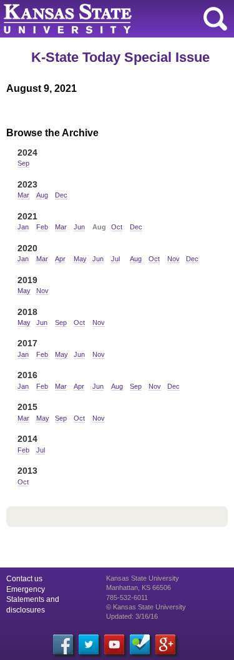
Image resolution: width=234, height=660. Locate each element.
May (80, 258)
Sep (23, 163)
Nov (173, 258)
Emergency (25, 589)
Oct (116, 227)
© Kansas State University (146, 607)
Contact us (24, 578)
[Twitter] (89, 644)
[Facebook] (63, 644)
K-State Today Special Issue (120, 57)
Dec (61, 195)
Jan (23, 227)
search (215, 18)
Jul (115, 258)
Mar (23, 195)
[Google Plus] (165, 644)
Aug (42, 195)
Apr (60, 258)
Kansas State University (114, 19)
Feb (42, 227)
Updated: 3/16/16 (132, 616)
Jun (79, 227)
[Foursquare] (140, 644)
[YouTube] (114, 644)
